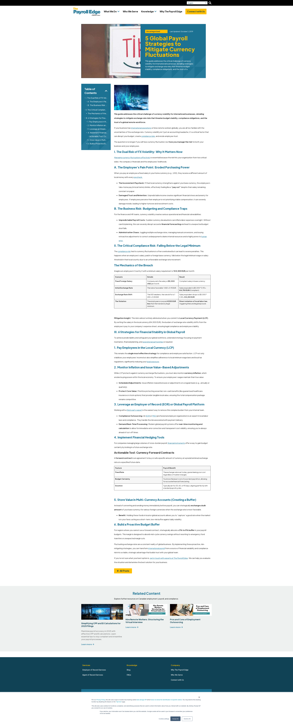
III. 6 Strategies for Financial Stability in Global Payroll (96, 118)
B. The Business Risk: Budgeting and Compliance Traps (98, 105)
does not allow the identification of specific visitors (166, 700)
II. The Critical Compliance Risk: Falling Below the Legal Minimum (96, 110)
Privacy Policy (100, 700)
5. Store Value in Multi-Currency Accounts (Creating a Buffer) (97, 140)
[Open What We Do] (118, 11)
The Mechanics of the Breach (98, 113)
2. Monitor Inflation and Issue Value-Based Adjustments (98, 125)
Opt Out (118, 702)
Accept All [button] (175, 719)
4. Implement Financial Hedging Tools (98, 132)
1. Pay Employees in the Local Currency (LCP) (97, 121)
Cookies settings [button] (164, 719)
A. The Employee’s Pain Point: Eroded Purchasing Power (98, 101)
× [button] (199, 696)
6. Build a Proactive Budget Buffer (97, 143)
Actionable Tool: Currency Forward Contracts (98, 136)
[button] (197, 2)
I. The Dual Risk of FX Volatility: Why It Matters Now (96, 98)
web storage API (142, 700)
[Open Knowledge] (155, 11)
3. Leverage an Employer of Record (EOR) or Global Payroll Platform (97, 129)
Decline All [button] (187, 719)
